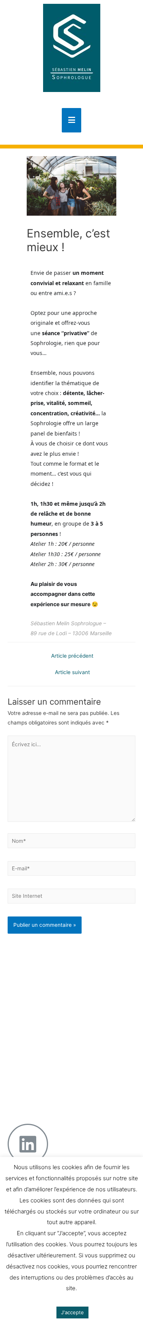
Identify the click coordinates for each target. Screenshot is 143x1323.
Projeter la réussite (60, 1065)
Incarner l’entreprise (61, 1047)
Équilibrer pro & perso (63, 1073)
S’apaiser (48, 990)
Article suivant (72, 672)
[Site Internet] (71, 897)
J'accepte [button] (72, 1312)
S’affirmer (49, 999)
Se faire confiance (59, 981)
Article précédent (72, 656)
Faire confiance (56, 1056)
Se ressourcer (54, 1008)
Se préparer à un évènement (57, 969)
